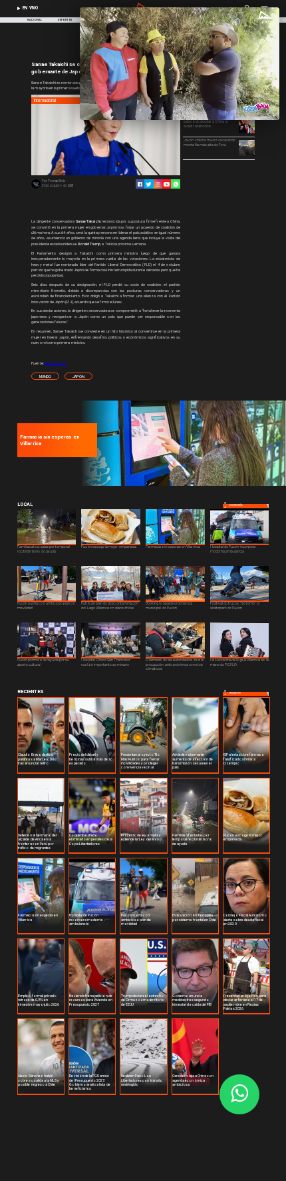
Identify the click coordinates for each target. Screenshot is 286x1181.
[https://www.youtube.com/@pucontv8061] (167, 184)
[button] (45, 376)
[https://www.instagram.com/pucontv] (158, 184)
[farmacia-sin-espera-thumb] (181, 485)
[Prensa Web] (35, 188)
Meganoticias (56, 363)
